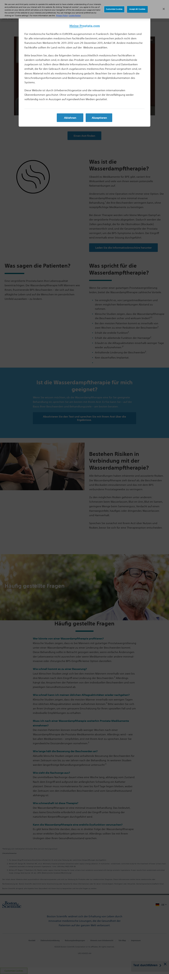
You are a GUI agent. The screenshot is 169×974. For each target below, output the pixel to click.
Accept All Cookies (137, 9)
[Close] (163, 9)
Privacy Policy (62, 15)
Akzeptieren (99, 117)
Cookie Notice (75, 15)
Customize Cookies (114, 9)
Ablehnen (70, 117)
